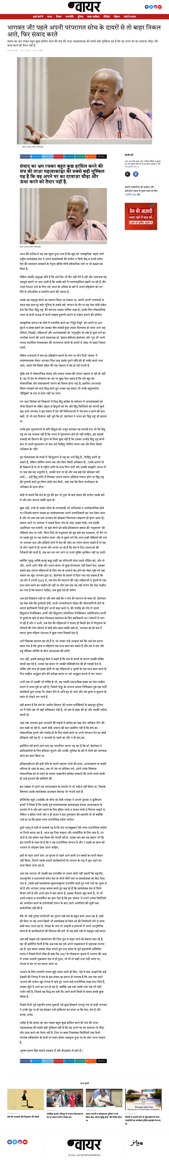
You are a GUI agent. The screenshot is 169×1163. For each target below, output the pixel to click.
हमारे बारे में (38, 16)
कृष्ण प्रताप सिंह (12, 50)
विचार (59, 16)
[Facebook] (147, 7)
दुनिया (80, 16)
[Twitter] (151, 7)
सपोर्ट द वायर (130, 16)
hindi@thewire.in (132, 167)
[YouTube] (160, 7)
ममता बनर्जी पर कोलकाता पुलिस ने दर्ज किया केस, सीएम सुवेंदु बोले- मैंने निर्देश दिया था (104, 1117)
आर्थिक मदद (130, 195)
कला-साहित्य (93, 16)
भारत (49, 16)
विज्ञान (117, 16)
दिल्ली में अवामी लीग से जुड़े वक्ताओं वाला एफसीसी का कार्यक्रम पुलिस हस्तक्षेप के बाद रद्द (143, 1120)
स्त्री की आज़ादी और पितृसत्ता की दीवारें (23, 1117)
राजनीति (70, 16)
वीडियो (107, 16)
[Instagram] (155, 7)
